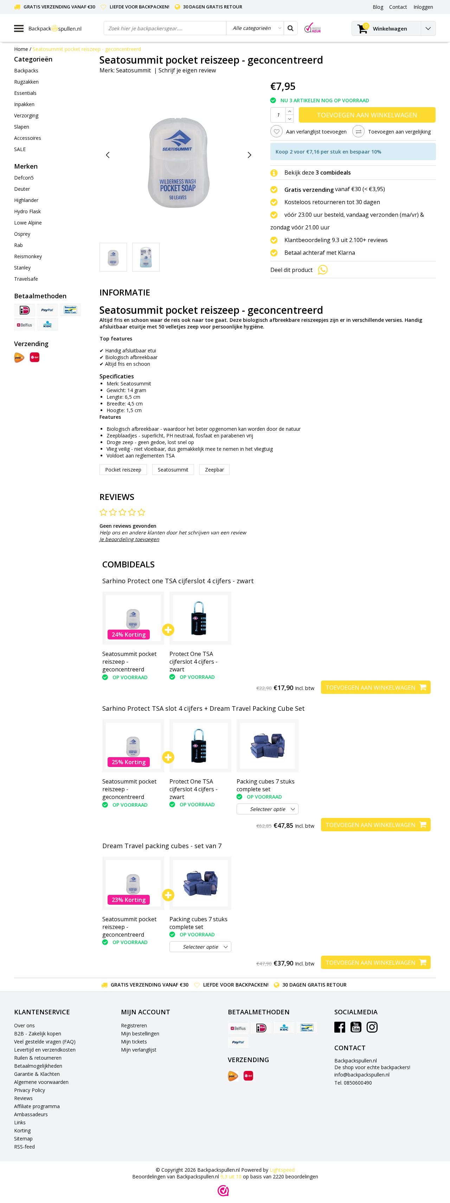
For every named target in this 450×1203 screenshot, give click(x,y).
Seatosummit (133, 70)
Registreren (134, 1025)
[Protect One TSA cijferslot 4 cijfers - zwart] (200, 618)
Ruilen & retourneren (38, 1057)
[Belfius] (24, 324)
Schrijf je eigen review (187, 70)
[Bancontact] (70, 310)
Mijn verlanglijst (138, 1049)
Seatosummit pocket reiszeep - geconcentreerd (87, 49)
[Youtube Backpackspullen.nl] (356, 1029)
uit (231, 1176)
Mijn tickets (134, 1041)
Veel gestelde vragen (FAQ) (45, 1041)
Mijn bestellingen (140, 1033)
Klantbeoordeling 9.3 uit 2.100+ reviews (336, 240)
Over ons (24, 1025)
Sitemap (23, 1138)
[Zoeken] (290, 28)
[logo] (63, 28)
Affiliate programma (37, 1106)
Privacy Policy (29, 1090)
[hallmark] (312, 27)
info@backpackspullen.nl (362, 1074)
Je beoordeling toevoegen (129, 539)
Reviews (23, 1098)
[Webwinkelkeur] (223, 1190)
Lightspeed (282, 1169)
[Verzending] (19, 357)
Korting (22, 1130)
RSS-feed (24, 1146)
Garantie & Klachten (37, 1074)
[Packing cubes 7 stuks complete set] (267, 745)
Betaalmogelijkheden (38, 1065)
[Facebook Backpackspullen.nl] (339, 1029)
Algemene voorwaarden (41, 1082)
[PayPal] (47, 310)
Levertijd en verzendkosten (45, 1049)
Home (21, 49)
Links (20, 1122)
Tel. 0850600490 (353, 1082)
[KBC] (47, 324)
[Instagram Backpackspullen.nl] (372, 1029)
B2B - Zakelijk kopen (37, 1033)
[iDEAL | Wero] (24, 310)
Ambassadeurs (31, 1114)
